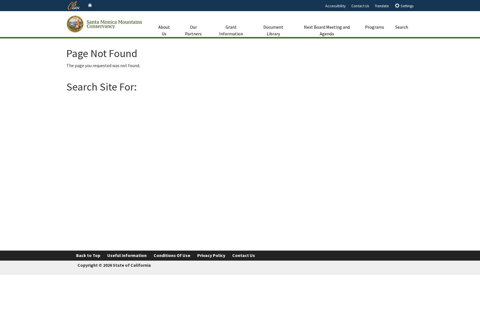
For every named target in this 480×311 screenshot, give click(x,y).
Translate (382, 6)
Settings (406, 6)
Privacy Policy (211, 255)
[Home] (90, 5)
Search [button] (401, 27)
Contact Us (360, 5)
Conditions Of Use (172, 255)
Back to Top (88, 255)
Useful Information (127, 255)
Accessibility (335, 5)
